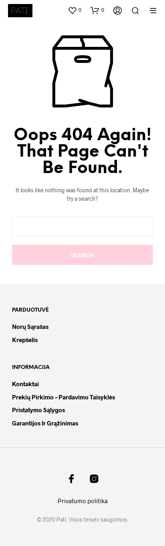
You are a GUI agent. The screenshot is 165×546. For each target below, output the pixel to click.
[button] (74, 10)
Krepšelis (25, 339)
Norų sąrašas (30, 326)
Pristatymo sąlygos (38, 409)
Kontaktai (25, 383)
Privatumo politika (83, 500)
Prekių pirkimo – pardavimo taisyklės (63, 397)
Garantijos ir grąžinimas (45, 423)
